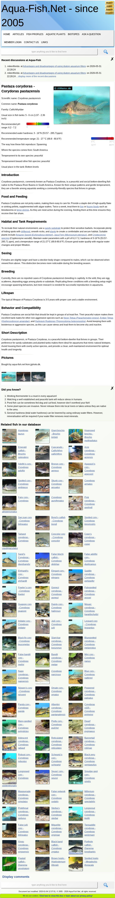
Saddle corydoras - (90, 576)
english (109, 6)
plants (53, 231)
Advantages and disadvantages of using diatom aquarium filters (54, 66)
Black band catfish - (57, 846)
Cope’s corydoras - (90, 539)
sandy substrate (53, 228)
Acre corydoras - (90, 452)
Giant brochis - (58, 433)
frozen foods (93, 206)
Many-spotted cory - (25, 726)
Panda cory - (24, 707)
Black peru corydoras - (90, 759)
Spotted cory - (25, 484)
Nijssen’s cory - (25, 691)
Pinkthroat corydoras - (23, 813)
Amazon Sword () (34, 235)
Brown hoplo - (58, 861)
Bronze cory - (58, 467)
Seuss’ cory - (57, 774)
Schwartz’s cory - (56, 759)
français (109, 9)
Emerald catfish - (23, 452)
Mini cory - (89, 657)
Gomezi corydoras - (56, 592)
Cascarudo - (57, 450)
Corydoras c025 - (89, 709)
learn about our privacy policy (79, 896)
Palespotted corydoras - (90, 592)
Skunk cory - (57, 484)
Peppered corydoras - (90, 693)
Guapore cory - (25, 607)
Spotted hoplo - (91, 861)
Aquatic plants (55, 34)
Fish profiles (34, 34)
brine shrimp (23, 210)
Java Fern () (70, 235)
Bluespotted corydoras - (90, 643)
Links (44, 42)
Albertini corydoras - (58, 709)
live (82, 206)
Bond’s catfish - (58, 520)
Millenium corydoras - (90, 796)
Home (6, 34)
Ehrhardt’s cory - (23, 576)
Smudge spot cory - (91, 776)
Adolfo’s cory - (25, 467)
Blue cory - (89, 674)
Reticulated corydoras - (57, 743)
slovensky (109, 13)
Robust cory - (24, 758)
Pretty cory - (57, 724)
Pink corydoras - (90, 502)
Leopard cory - (90, 624)
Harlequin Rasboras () (60, 321)
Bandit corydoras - (56, 659)
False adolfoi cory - (90, 559)
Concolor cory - (58, 537)
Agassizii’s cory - (89, 469)
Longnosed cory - (15, 778)
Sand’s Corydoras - (24, 559)
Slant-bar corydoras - (56, 643)
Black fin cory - (24, 641)
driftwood (25, 231)
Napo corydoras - (23, 676)
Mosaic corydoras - (91, 609)
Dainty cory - (57, 607)
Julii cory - (56, 624)
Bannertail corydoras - (90, 743)
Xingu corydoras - (23, 846)
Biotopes (73, 34)
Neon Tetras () (81, 318)
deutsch (109, 3)
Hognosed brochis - (90, 435)
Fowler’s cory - (25, 590)
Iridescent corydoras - (23, 743)
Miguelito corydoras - (56, 830)
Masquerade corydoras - (24, 796)
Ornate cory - (57, 691)
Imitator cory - (24, 624)
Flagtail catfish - (23, 863)
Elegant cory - (58, 574)
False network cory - (58, 796)
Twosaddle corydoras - (90, 830)
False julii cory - (23, 830)
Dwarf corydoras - (90, 726)
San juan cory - (25, 520)
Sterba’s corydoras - (56, 813)
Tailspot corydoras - (15, 541)
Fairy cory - (15, 504)
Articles (18, 34)
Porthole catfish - (90, 846)
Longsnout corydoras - (90, 813)
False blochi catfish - (57, 559)
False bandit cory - (24, 659)
